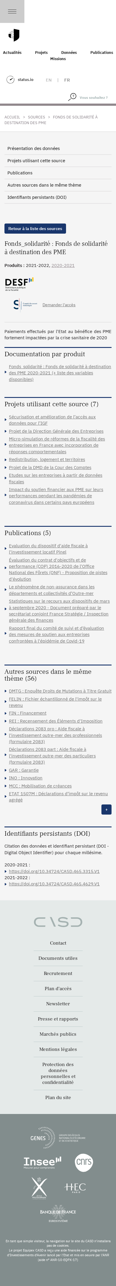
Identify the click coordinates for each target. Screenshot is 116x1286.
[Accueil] (14, 35)
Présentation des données (33, 148)
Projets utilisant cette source (36, 160)
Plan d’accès (58, 988)
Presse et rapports (58, 1019)
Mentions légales (58, 1049)
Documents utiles (58, 958)
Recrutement (58, 973)
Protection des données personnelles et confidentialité (58, 1073)
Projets (41, 52)
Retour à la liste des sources (35, 228)
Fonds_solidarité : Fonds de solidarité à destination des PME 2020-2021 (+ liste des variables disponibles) (60, 373)
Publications (19, 173)
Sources (36, 117)
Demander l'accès (59, 304)
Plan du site (58, 1097)
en (49, 80)
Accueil (12, 117)
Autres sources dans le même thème (44, 185)
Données (69, 52)
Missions (58, 59)
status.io (25, 79)
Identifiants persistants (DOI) (37, 197)
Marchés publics (58, 1034)
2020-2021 (63, 265)
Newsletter (58, 1004)
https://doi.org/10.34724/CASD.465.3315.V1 (54, 871)
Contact (58, 943)
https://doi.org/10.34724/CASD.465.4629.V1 (54, 884)
